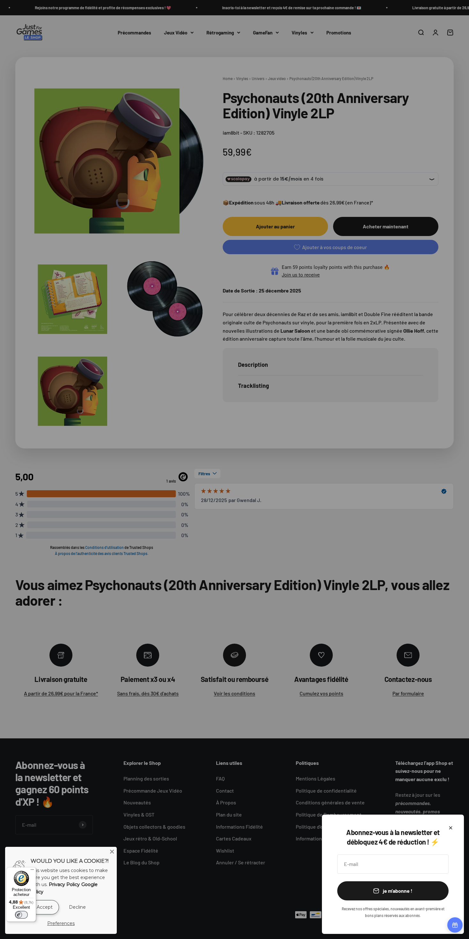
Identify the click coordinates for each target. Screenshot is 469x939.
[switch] (21, 915)
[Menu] (32, 871)
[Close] (112, 851)
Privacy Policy (64, 884)
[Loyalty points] (455, 925)
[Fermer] (451, 828)
